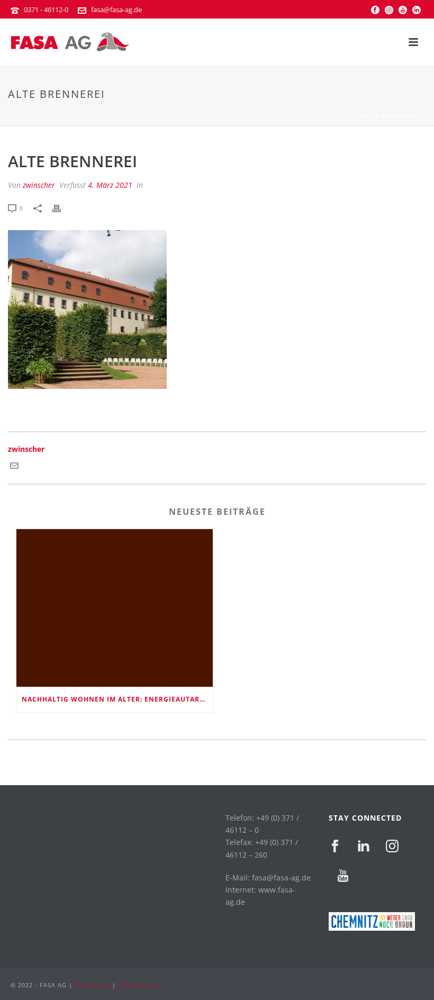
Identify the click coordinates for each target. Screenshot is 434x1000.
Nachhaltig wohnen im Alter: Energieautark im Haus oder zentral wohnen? (117, 699)
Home (153, 116)
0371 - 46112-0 (46, 9)
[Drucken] (61, 208)
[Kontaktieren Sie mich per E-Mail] (14, 466)
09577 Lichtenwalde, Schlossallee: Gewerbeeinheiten (263, 116)
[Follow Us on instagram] (392, 846)
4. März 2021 (110, 185)
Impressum (92, 985)
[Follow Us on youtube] (343, 876)
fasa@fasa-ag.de (116, 9)
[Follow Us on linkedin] (363, 846)
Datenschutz (138, 985)
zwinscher (39, 185)
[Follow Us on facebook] (335, 846)
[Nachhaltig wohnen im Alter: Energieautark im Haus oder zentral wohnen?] (114, 608)
